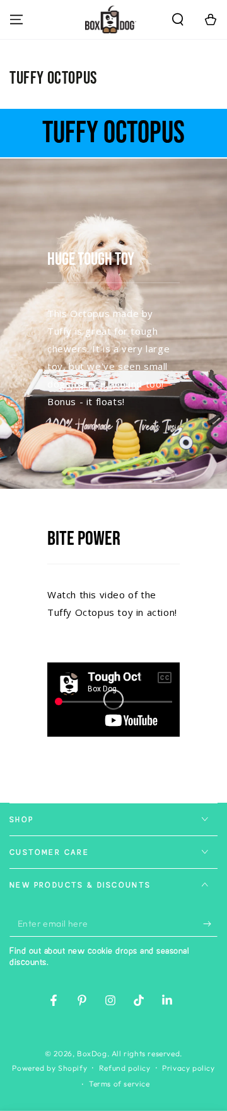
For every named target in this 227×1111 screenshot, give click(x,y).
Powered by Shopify (49, 1068)
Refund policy (125, 1068)
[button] (177, 19)
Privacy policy (188, 1068)
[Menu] (16, 19)
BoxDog (92, 1053)
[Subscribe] (210, 924)
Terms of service (119, 1083)
